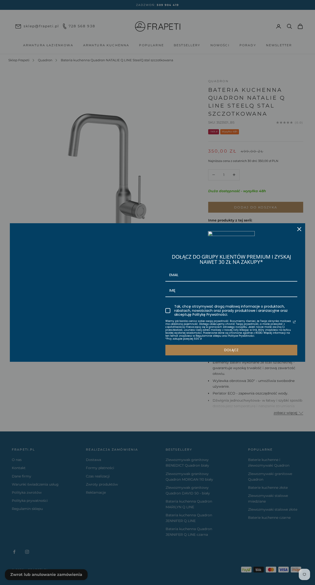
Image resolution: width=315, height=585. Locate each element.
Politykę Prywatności (209, 314)
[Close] (299, 229)
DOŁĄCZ (231, 350)
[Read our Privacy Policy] (294, 322)
